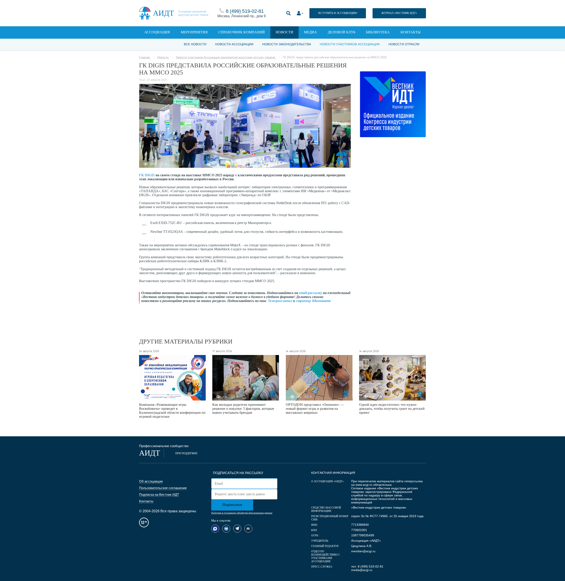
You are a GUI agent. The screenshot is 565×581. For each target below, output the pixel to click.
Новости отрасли (403, 44)
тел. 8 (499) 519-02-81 (367, 566)
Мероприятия (194, 32)
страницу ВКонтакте (313, 301)
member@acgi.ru (363, 551)
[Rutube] (248, 529)
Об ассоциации (151, 481)
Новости (284, 32)
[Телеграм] (237, 529)
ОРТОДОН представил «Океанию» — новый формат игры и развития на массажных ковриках (315, 408)
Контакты (411, 32)
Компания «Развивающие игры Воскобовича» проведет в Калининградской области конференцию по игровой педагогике (172, 410)
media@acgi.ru (361, 570)
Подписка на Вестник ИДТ (159, 494)
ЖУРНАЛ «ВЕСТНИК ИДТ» (399, 13)
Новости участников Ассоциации (350, 44)
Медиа (310, 32)
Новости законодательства (286, 44)
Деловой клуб (341, 32)
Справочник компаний (241, 32)
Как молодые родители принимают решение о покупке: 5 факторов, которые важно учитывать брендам (243, 408)
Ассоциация (157, 32)
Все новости (195, 44)
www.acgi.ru (364, 484)
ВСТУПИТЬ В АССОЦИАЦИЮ (337, 13)
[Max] (215, 529)
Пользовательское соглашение (163, 488)
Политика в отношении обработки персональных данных (241, 513)
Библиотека (378, 32)
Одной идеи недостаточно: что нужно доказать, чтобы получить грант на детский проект (392, 408)
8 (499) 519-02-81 (245, 11)
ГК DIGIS (147, 175)
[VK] (226, 529)
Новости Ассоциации (234, 44)
